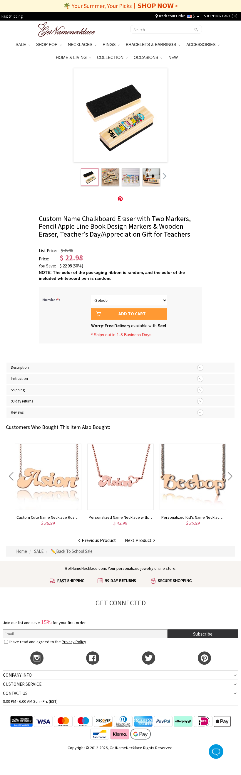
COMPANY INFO (17, 675)
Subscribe (202, 634)
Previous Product (98, 540)
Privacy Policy (74, 641)
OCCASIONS (147, 57)
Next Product (139, 540)
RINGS (110, 44)
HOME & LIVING (72, 57)
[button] (11, 476)
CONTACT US (15, 693)
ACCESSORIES (202, 44)
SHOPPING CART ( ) (220, 16)
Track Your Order (171, 16)
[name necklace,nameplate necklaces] (66, 28)
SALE (22, 44)
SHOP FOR (48, 44)
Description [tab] (20, 367)
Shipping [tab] (18, 390)
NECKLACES (81, 44)
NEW (173, 57)
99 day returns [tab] (22, 401)
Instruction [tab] (19, 378)
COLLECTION (111, 57)
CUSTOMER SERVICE (22, 684)
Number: (51, 299)
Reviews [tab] (17, 412)
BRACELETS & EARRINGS (152, 44)
